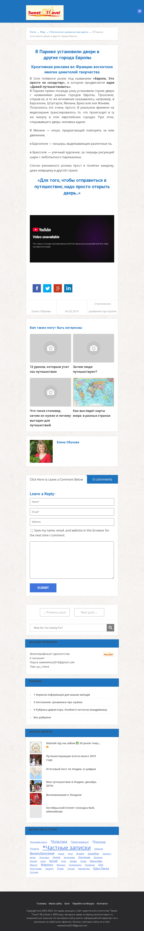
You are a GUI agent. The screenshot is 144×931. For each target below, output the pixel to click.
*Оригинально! (80, 842)
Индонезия (69, 857)
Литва (83, 861)
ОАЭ (100, 864)
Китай (53, 861)
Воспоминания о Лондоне (64, 795)
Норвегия (90, 865)
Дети (70, 853)
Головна (41, 903)
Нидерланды (75, 865)
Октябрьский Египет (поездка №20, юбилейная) (70, 809)
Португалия (36, 868)
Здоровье (44, 857)
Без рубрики (42, 717)
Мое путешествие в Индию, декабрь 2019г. (71, 783)
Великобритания (42, 853)
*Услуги (34, 848)
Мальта (33, 865)
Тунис (60, 868)
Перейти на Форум (83, 903)
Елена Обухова (41, 311)
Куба (63, 861)
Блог (67, 903)
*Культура (58, 841)
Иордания (84, 857)
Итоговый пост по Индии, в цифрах (71, 769)
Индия (56, 857)
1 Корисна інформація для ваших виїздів (62, 694)
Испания (98, 857)
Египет (80, 853)
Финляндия (84, 868)
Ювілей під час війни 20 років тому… (73, 743)
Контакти (102, 903)
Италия (33, 861)
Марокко (47, 864)
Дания (61, 853)
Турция (71, 868)
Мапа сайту (55, 903)
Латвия (73, 861)
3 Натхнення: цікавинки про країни (58, 702)
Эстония (34, 872)
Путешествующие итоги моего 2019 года (71, 758)
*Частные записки (67, 847)
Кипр (43, 861)
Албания (98, 849)
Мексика (61, 865)
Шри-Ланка (101, 868)
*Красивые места (38, 842)
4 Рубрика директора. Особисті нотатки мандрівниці (70, 709)
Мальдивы (96, 861)
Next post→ (89, 612)
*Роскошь (99, 842)
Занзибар (93, 853)
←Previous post (55, 612)
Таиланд (49, 868)
